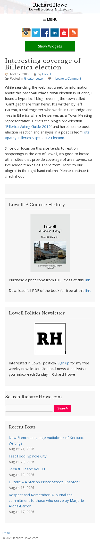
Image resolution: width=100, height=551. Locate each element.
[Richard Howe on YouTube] (64, 32)
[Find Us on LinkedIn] (54, 32)
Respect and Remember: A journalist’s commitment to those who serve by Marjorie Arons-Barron (46, 500)
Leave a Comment (68, 78)
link (87, 279)
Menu (52, 19)
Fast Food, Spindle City (28, 456)
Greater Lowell (34, 78)
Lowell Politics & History (50, 9)
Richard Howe (50, 5)
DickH (46, 74)
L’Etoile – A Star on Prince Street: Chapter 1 (45, 481)
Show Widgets (50, 46)
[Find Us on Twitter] (36, 32)
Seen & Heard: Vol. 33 (27, 468)
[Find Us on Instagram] (26, 32)
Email (6, 533)
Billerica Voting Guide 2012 (28, 126)
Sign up (63, 363)
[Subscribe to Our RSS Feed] (73, 32)
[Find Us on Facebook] (45, 32)
